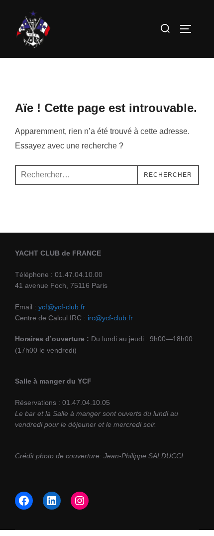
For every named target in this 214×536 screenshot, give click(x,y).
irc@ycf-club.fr (110, 318)
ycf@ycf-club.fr (61, 307)
